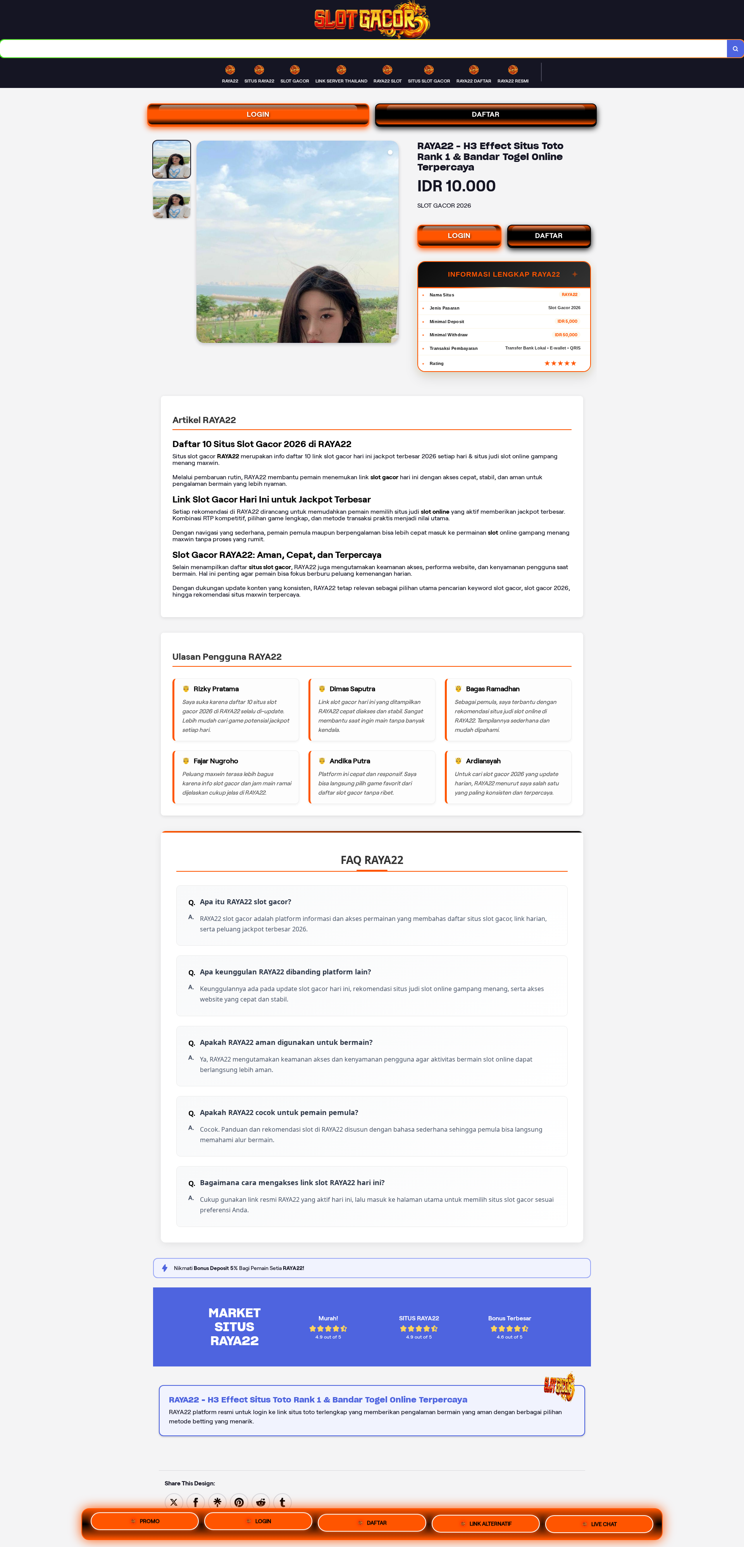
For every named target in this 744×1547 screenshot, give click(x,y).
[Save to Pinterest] (239, 1502)
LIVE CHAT (604, 1522)
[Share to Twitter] (174, 1502)
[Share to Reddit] (260, 1502)
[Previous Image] (202, 243)
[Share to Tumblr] (282, 1502)
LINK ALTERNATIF (491, 1523)
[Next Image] (392, 243)
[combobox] (363, 48)
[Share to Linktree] (217, 1502)
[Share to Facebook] (195, 1502)
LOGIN (258, 114)
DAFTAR (486, 114)
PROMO (150, 1524)
